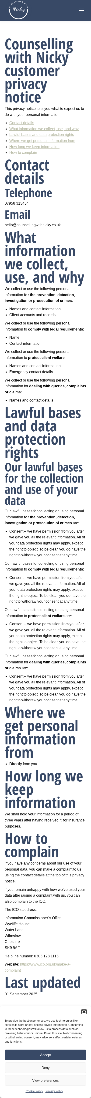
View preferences (45, 1080)
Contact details (21, 123)
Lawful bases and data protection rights (41, 135)
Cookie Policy (34, 1091)
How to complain (23, 153)
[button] (84, 1011)
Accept (45, 1055)
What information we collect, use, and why (44, 129)
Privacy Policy (54, 1091)
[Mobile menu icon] (81, 10)
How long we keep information (34, 147)
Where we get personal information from (42, 141)
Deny (46, 1068)
